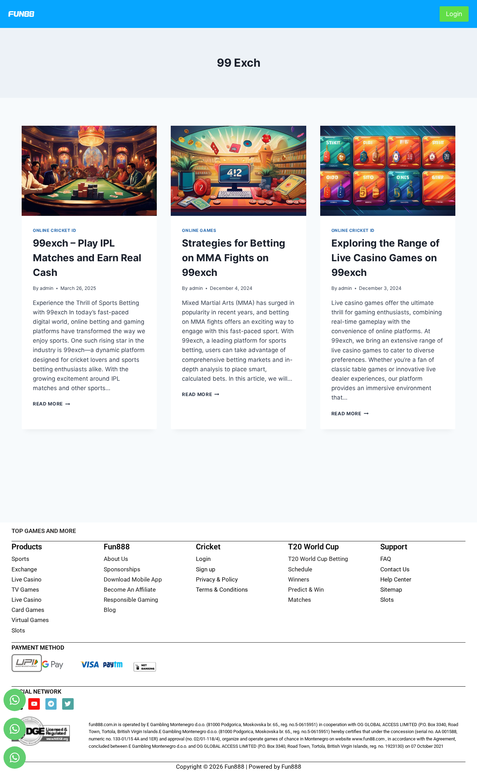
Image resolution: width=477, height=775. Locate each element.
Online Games (199, 230)
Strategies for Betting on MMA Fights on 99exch (233, 257)
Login (454, 13)
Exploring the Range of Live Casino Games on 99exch (385, 257)
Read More (51, 404)
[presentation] (89, 171)
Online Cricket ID (54, 230)
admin (46, 288)
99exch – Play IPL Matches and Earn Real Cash (87, 257)
